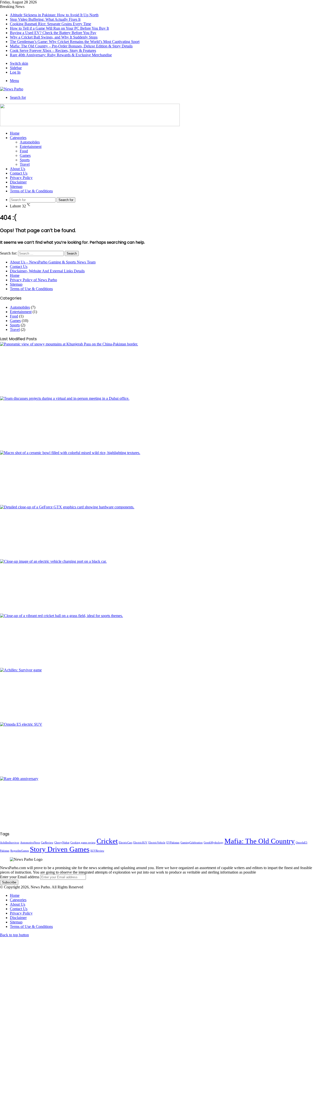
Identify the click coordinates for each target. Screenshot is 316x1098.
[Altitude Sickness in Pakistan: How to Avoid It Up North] (158, 369)
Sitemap (16, 186)
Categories (18, 138)
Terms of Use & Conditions (31, 191)
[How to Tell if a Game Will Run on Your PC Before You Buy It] (158, 532)
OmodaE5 (301, 842)
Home (15, 133)
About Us (17, 169)
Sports (25, 160)
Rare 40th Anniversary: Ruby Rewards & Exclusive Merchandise (61, 55)
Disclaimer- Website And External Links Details (47, 271)
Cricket (107, 841)
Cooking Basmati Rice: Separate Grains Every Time (50, 24)
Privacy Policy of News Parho (33, 280)
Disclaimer (18, 182)
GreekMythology (213, 842)
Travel (25, 164)
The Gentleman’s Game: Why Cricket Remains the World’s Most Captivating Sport (74, 42)
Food (24, 151)
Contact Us (18, 173)
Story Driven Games (59, 849)
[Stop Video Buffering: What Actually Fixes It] (158, 423)
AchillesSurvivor (9, 842)
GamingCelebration (191, 842)
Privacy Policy (21, 178)
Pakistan (4, 850)
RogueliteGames (19, 850)
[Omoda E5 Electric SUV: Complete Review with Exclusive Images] (158, 749)
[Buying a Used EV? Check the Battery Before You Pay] (158, 586)
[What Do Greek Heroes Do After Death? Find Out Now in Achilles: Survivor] (158, 695)
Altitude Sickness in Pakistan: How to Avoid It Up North (54, 15)
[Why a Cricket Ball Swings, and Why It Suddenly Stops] (158, 641)
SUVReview (97, 850)
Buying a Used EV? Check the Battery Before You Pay (53, 33)
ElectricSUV (140, 842)
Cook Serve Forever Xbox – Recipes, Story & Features (53, 50)
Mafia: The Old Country (259, 841)
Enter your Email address (19, 877)
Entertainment (30, 146)
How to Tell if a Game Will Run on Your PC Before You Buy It (59, 28)
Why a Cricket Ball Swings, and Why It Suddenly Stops (54, 37)
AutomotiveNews (30, 842)
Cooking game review (83, 842)
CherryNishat (61, 842)
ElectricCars (125, 842)
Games (25, 155)
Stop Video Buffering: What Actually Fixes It (45, 19)
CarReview (47, 842)
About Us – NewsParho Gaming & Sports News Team (53, 262)
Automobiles (30, 142)
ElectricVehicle (156, 842)
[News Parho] (11, 89)
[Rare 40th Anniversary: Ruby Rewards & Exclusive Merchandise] (158, 804)
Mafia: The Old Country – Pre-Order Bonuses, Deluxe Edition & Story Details (71, 46)
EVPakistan (172, 842)
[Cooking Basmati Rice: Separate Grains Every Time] (158, 478)
